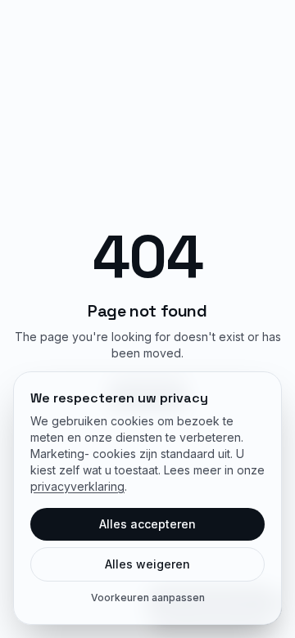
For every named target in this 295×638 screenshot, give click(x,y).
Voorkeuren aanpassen (148, 597)
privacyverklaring (77, 486)
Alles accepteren (147, 524)
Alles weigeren (147, 564)
